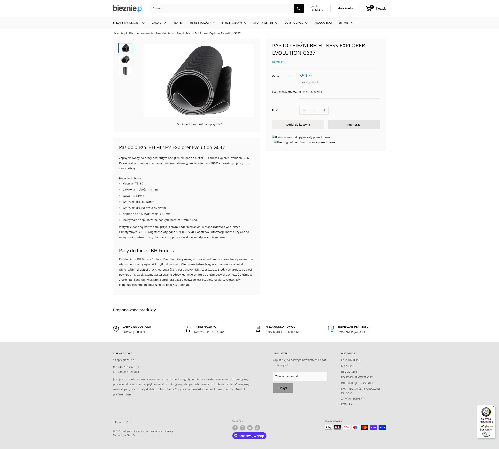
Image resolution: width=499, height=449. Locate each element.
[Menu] (492, 407)
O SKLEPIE (347, 366)
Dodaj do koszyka (298, 124)
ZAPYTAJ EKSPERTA (353, 398)
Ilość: (275, 110)
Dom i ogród (293, 22)
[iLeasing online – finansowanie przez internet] (305, 142)
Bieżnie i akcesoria (126, 22)
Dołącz (283, 388)
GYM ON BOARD (351, 360)
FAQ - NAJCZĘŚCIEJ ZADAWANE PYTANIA (361, 390)
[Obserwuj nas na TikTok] (257, 427)
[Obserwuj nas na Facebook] (235, 427)
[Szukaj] (299, 8)
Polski (118, 421)
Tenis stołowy (200, 22)
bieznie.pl (120, 33)
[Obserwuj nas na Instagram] (242, 427)
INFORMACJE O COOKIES (357, 383)
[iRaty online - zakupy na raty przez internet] (302, 137)
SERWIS (344, 22)
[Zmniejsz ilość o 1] (304, 110)
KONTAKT (347, 404)
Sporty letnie (263, 22)
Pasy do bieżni (165, 33)
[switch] (486, 434)
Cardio (156, 22)
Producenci (323, 22)
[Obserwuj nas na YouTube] (250, 427)
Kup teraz (353, 124)
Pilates (178, 22)
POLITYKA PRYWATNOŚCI (357, 377)
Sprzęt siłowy (232, 22)
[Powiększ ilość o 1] (324, 110)
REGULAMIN (349, 371)
